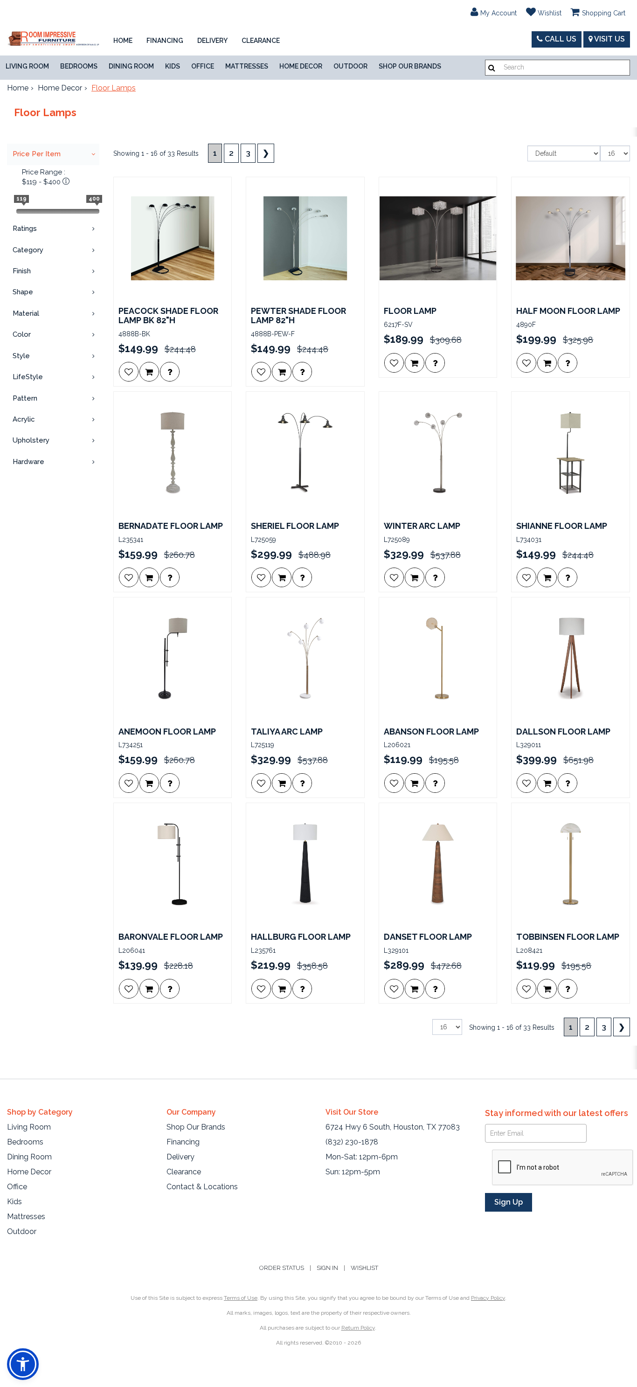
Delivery (212, 40)
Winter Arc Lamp (422, 526)
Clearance (261, 40)
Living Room (27, 66)
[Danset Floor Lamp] (438, 864)
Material (26, 313)
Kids (172, 66)
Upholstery (31, 440)
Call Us (559, 39)
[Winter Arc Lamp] (438, 453)
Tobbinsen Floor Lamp (567, 937)
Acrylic (24, 419)
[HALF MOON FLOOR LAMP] (571, 239)
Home (122, 40)
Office (202, 66)
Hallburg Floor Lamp (301, 937)
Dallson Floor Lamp (563, 731)
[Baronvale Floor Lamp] (173, 864)
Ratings (25, 228)
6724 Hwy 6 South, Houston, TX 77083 (392, 1127)
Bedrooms (78, 66)
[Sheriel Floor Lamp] (305, 453)
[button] (493, 11)
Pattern (25, 398)
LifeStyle (28, 377)
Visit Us (609, 39)
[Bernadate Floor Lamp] (173, 453)
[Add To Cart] (149, 371)
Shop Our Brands (410, 66)
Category (28, 250)
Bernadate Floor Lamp (170, 526)
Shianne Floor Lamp (561, 526)
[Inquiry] (169, 371)
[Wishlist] (128, 371)
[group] (170, 371)
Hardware (28, 462)
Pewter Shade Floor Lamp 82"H (298, 315)
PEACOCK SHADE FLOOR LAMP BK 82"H (168, 315)
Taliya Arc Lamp (287, 731)
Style (21, 356)
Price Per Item (37, 154)
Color (22, 334)
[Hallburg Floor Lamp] (305, 864)
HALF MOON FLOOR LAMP (568, 311)
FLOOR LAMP (410, 311)
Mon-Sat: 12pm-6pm (361, 1156)
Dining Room (131, 66)
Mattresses (246, 66)
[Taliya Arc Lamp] (305, 659)
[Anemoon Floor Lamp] (173, 659)
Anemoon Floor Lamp (167, 731)
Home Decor (300, 66)
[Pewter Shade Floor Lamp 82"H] (305, 239)
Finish (22, 271)
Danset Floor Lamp (428, 937)
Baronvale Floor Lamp (170, 937)
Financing (164, 40)
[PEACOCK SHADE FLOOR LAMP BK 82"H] (173, 239)
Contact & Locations (202, 1186)
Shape (23, 292)
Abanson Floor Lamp (431, 731)
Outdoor (350, 66)
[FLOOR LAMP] (438, 239)
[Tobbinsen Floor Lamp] (571, 864)
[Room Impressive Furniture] (53, 39)
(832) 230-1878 (351, 1141)
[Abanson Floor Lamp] (438, 659)
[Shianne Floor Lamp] (571, 453)
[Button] (491, 67)
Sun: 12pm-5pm (352, 1171)
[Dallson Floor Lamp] (571, 659)
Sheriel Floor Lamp (295, 526)
